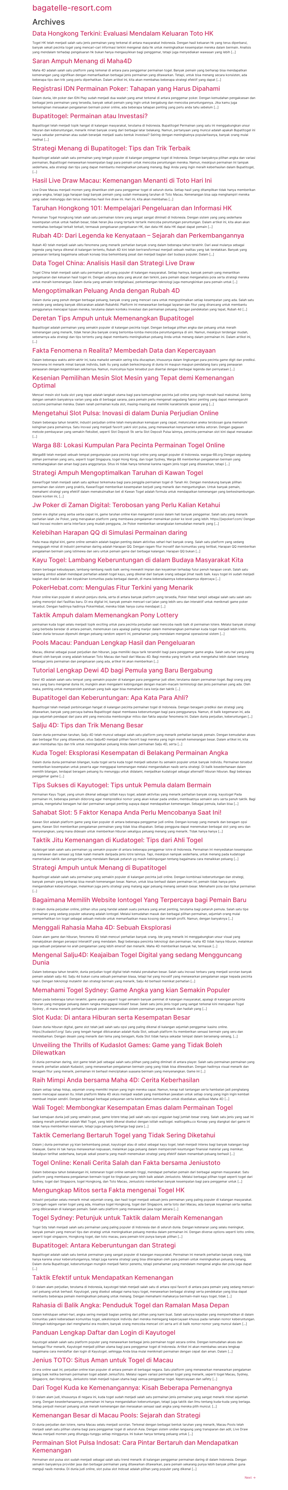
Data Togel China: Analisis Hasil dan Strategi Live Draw (113, 263)
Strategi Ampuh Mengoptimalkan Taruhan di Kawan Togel (117, 472)
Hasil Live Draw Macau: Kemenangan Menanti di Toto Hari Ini (122, 180)
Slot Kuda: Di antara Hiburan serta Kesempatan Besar (111, 1017)
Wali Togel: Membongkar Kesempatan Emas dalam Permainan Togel (132, 1107)
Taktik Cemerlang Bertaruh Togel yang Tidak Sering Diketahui (123, 1135)
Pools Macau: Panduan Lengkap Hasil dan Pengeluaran (113, 642)
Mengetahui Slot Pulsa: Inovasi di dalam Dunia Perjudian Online (125, 413)
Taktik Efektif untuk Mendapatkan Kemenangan (102, 1277)
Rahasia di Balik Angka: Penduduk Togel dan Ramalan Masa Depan (130, 1305)
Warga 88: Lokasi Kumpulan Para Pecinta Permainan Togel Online (128, 445)
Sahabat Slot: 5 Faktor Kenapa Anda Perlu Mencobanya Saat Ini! (126, 812)
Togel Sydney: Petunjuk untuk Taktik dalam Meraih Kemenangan (127, 1217)
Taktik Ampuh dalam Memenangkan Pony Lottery (105, 615)
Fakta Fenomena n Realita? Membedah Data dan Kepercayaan (124, 350)
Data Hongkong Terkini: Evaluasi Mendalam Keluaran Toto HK (122, 33)
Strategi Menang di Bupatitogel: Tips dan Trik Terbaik (111, 148)
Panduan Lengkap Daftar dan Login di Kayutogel (103, 1332)
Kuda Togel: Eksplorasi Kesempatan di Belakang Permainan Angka (130, 753)
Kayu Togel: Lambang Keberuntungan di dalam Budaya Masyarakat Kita (137, 560)
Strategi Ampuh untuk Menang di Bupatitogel (99, 867)
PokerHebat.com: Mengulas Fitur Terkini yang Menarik (112, 587)
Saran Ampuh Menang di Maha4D (82, 61)
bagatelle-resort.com (72, 8)
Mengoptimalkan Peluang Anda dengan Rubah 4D (106, 290)
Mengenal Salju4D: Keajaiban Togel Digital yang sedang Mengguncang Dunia (137, 958)
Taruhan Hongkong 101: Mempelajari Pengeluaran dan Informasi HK (132, 208)
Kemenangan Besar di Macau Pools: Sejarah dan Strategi (116, 1415)
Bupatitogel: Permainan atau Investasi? (90, 116)
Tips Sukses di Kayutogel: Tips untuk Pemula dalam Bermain (121, 785)
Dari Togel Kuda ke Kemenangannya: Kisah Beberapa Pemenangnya (132, 1387)
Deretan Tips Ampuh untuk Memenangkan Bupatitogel (113, 318)
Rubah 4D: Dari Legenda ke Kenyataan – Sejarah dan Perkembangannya (138, 235)
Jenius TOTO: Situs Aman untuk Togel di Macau (102, 1360)
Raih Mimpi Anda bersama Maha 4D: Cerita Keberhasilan (115, 1080)
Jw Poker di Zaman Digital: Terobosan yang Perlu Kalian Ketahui (126, 505)
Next (250, 1477)
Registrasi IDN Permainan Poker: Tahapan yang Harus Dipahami (126, 88)
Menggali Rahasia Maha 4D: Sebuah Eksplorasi (101, 927)
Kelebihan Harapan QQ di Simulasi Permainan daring (109, 532)
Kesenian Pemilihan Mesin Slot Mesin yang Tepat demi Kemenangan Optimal (133, 381)
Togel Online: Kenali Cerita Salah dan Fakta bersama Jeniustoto (126, 1162)
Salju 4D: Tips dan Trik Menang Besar (87, 725)
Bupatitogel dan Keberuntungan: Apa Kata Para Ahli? (110, 697)
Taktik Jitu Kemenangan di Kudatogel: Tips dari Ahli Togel (117, 840)
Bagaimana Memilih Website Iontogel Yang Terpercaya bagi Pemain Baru (139, 900)
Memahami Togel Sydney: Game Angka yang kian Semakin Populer (131, 990)
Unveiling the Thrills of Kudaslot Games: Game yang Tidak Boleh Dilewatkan (127, 1048)
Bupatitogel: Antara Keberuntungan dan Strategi (104, 1245)
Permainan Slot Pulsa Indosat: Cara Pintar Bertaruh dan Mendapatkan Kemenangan (135, 1446)
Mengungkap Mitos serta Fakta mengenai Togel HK (108, 1190)
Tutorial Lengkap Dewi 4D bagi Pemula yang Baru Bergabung (122, 670)
